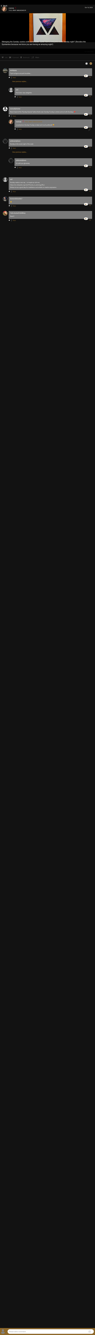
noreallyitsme (20, 125)
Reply (14, 77)
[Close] (4, 5)
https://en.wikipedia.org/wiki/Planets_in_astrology (27, 185)
